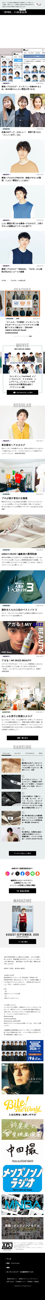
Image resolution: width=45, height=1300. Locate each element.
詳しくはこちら (39, 4)
